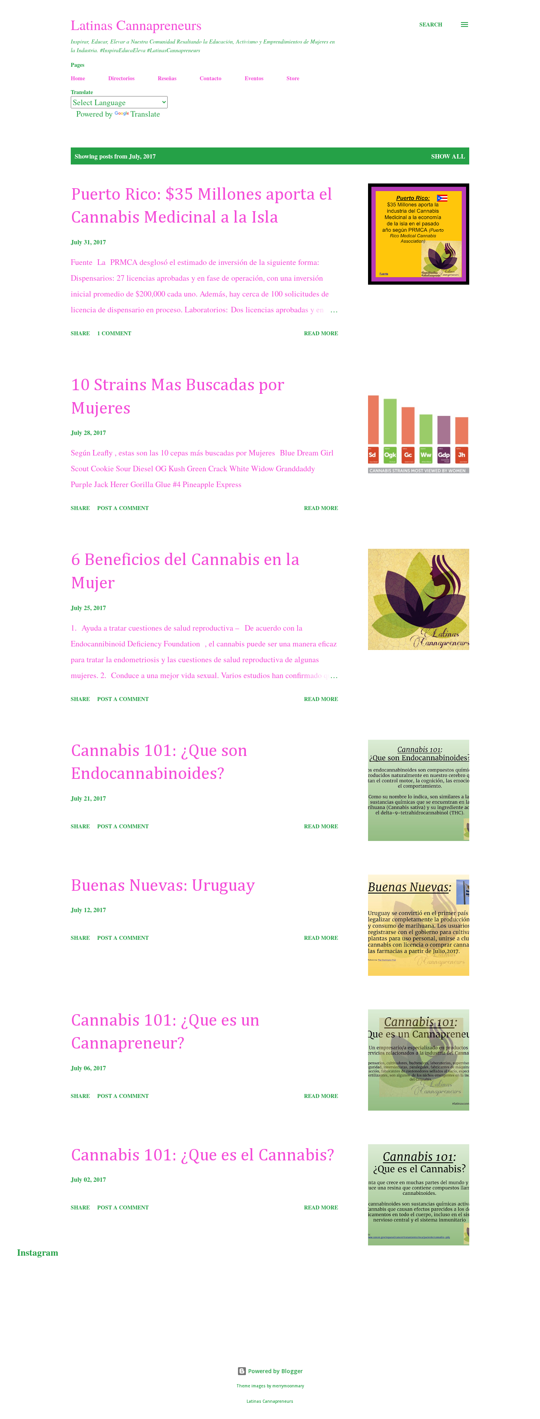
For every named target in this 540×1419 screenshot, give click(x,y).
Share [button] (80, 333)
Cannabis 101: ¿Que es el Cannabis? (202, 1155)
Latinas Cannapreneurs (136, 24)
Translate (145, 113)
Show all (448, 156)
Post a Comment (123, 508)
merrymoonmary (288, 1386)
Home (78, 78)
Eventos (254, 78)
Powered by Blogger (275, 1371)
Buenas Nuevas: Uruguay (163, 886)
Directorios (121, 78)
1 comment (114, 333)
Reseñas (167, 78)
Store (293, 78)
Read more (321, 333)
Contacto (210, 78)
